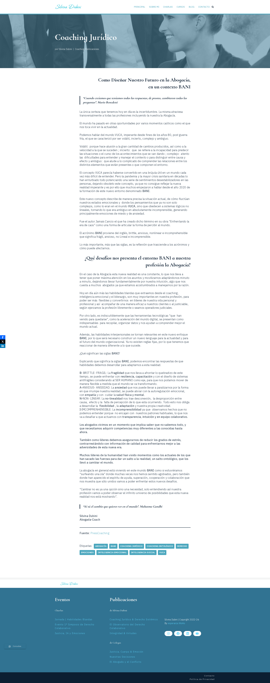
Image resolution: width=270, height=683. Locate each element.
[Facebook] (178, 633)
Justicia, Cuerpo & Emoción (126, 652)
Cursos (181, 6)
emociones (87, 552)
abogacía (101, 546)
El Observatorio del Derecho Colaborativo (127, 626)
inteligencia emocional (112, 552)
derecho (182, 546)
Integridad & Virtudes (123, 633)
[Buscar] (213, 7)
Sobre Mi (154, 6)
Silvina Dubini (65, 49)
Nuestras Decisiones (122, 657)
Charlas (168, 6)
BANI (113, 546)
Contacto (204, 6)
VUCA (162, 552)
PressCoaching (100, 533)
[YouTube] (197, 633)
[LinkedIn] (188, 633)
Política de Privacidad (202, 679)
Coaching (79, 49)
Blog (191, 6)
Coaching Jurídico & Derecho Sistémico (134, 620)
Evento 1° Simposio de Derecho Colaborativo (74, 626)
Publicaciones (92, 49)
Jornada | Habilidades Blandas (73, 620)
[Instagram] (168, 633)
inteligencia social (143, 552)
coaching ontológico (160, 546)
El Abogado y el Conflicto (125, 662)
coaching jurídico (131, 546)
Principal (139, 6)
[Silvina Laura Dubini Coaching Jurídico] (68, 7)
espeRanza (84, 679)
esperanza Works (176, 623)
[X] (2, 341)
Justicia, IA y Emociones (70, 633)
